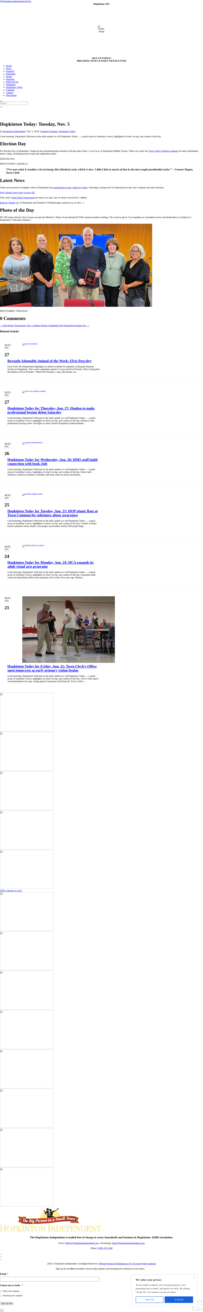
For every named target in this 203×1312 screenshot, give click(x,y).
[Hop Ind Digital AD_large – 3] (26, 1008)
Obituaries (11, 84)
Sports (9, 76)
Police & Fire (12, 82)
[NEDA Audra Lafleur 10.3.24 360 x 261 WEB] (26, 1166)
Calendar (10, 90)
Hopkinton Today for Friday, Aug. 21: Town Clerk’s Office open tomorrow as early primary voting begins (52, 668)
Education (10, 74)
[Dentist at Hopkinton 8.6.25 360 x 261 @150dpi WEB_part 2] (26, 730)
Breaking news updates (12, 1295)
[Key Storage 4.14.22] (11, 890)
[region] (164, 1290)
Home (9, 66)
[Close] (194, 1277)
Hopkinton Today (14, 87)
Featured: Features (49, 131)
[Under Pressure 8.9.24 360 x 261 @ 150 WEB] (26, 888)
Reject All (149, 1299)
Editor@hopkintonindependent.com (82, 1243)
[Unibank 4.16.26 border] (26, 1048)
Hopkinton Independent (14, 131)
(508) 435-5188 (105, 1248)
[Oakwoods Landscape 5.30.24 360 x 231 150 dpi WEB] (26, 770)
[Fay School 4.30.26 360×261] (26, 1127)
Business (10, 79)
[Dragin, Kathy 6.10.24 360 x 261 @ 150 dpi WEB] (26, 969)
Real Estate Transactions (23, 197)
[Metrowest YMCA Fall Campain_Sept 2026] (26, 930)
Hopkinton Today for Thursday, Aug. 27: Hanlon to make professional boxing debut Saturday (51, 410)
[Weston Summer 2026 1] (26, 848)
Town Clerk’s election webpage (163, 151)
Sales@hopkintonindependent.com (128, 1243)
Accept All (178, 1299)
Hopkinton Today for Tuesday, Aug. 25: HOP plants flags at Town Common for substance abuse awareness (52, 513)
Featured (10, 71)
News (8, 68)
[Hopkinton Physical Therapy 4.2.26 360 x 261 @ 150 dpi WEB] (26, 809)
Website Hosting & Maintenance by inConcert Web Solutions (127, 1263)
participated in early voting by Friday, (70, 187)
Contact (9, 92)
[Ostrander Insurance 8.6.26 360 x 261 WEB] (26, 1205)
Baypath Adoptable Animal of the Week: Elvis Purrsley (49, 361)
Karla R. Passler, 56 (9, 202)
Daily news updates (11, 1291)
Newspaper (11, 95)
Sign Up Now (6, 1303)
